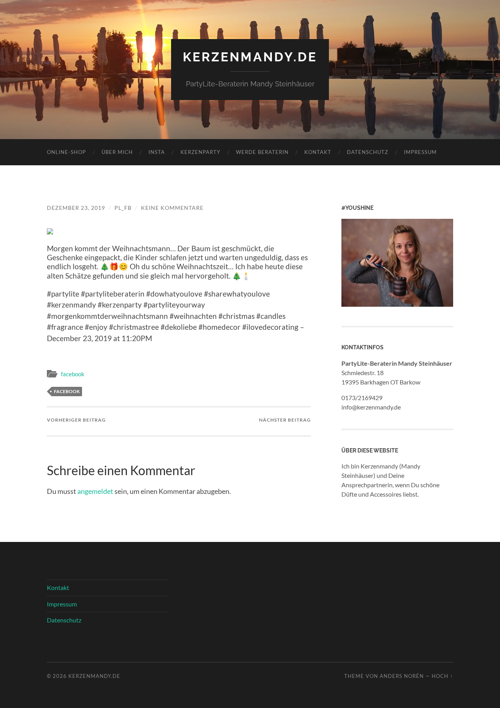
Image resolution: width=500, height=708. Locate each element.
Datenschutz (367, 152)
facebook (72, 373)
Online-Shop (66, 152)
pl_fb (123, 207)
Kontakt (317, 152)
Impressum (420, 152)
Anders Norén (402, 676)
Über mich (117, 152)
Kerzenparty (200, 152)
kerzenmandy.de (250, 57)
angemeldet (95, 491)
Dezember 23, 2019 (76, 207)
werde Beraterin (262, 152)
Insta (156, 152)
